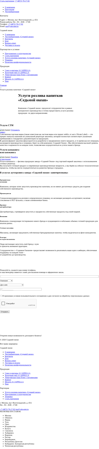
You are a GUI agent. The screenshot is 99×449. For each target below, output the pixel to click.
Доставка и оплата (12, 45)
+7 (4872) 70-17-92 (22, 1)
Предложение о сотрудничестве (18, 53)
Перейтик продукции (9, 158)
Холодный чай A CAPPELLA (17, 73)
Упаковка (9, 60)
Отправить (5, 312)
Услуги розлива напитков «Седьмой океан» (23, 58)
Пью (7, 81)
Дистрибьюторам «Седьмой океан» (19, 37)
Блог (7, 41)
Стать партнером (7, 1)
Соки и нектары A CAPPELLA (17, 70)
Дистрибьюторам (12, 12)
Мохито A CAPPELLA (14, 79)
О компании (10, 7)
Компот (8, 77)
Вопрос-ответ (10, 43)
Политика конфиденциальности (18, 62)
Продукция (9, 9)
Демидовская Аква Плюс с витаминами (21, 75)
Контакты (9, 39)
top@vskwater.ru (11, 26)
